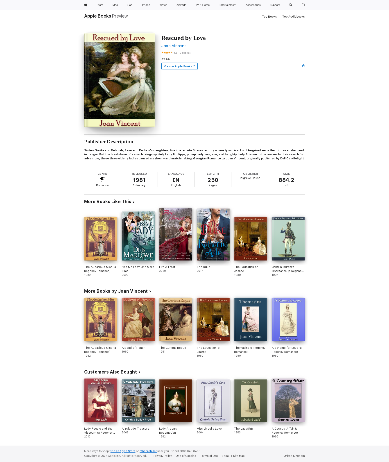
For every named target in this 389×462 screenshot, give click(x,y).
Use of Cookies (186, 455)
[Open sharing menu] (303, 66)
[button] (290, 5)
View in (178, 66)
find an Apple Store (123, 451)
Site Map (238, 455)
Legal (225, 455)
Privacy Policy (163, 455)
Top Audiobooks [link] (293, 16)
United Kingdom (294, 455)
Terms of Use (209, 455)
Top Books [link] (269, 16)
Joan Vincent (173, 45)
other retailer (148, 451)
